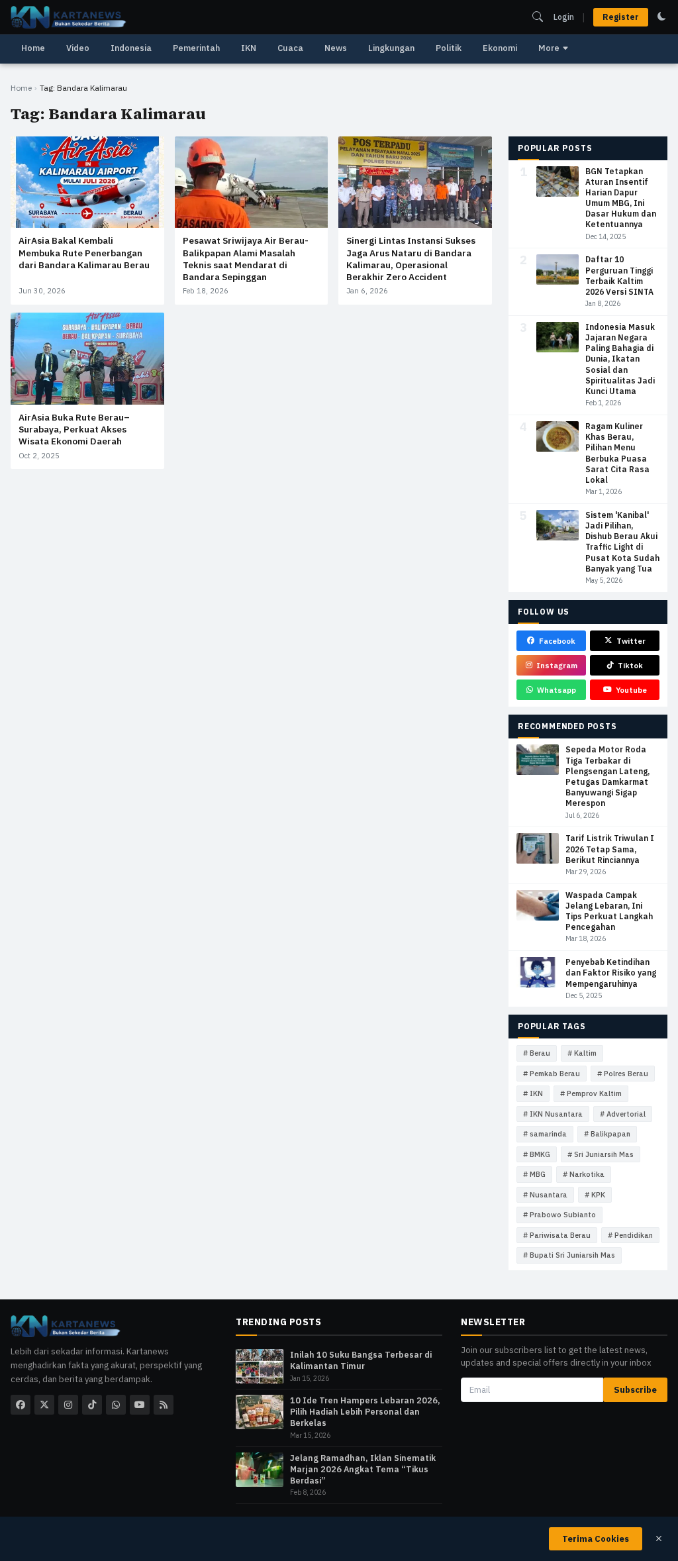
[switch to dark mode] (661, 16)
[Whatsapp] (116, 1405)
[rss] (163, 1405)
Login (564, 17)
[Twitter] (44, 1405)
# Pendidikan (630, 1235)
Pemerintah (196, 48)
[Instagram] (68, 1405)
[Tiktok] (92, 1405)
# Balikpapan (607, 1133)
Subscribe (635, 1389)
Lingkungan (391, 48)
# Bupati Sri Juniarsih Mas (569, 1255)
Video (77, 48)
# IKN (533, 1093)
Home (33, 48)
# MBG (534, 1174)
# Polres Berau (622, 1073)
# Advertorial (623, 1114)
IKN (248, 48)
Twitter (631, 641)
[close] (659, 1538)
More (548, 48)
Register (621, 17)
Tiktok (630, 665)
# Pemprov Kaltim (591, 1093)
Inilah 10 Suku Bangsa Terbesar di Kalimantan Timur (361, 1360)
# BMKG (536, 1154)
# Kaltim (582, 1053)
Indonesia (131, 48)
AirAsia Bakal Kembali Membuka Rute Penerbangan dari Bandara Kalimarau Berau (84, 252)
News (335, 48)
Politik (448, 48)
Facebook (557, 641)
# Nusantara (545, 1194)
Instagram (556, 665)
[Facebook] (20, 1405)
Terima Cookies (595, 1538)
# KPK (595, 1194)
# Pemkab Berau (551, 1073)
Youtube (631, 690)
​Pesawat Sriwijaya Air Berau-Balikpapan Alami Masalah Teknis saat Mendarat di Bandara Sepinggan (246, 258)
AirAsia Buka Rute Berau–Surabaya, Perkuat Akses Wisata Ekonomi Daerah (74, 429)
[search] (538, 17)
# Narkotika (584, 1174)
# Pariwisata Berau (557, 1235)
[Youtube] (140, 1405)
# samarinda (545, 1133)
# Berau (536, 1053)
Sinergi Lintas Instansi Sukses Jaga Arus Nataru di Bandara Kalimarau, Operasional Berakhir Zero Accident (410, 258)
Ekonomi (500, 48)
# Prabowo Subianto (559, 1214)
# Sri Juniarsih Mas (600, 1154)
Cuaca (290, 48)
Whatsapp (556, 690)
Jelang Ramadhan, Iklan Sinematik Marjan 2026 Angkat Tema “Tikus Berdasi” (363, 1468)
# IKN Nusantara (553, 1114)
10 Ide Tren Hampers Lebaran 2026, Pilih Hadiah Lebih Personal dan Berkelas (365, 1411)
